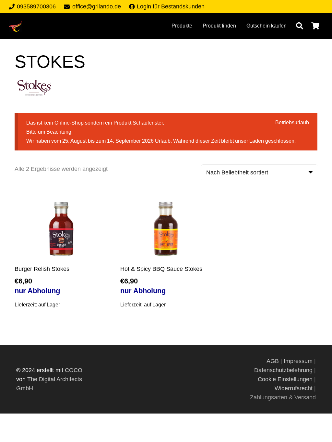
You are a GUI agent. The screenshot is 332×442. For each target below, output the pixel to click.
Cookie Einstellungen (285, 379)
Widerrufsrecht (294, 388)
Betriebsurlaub (292, 122)
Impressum (298, 361)
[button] (299, 26)
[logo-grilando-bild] (15, 26)
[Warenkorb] (315, 26)
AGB (273, 361)
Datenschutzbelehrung (283, 370)
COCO (73, 370)
